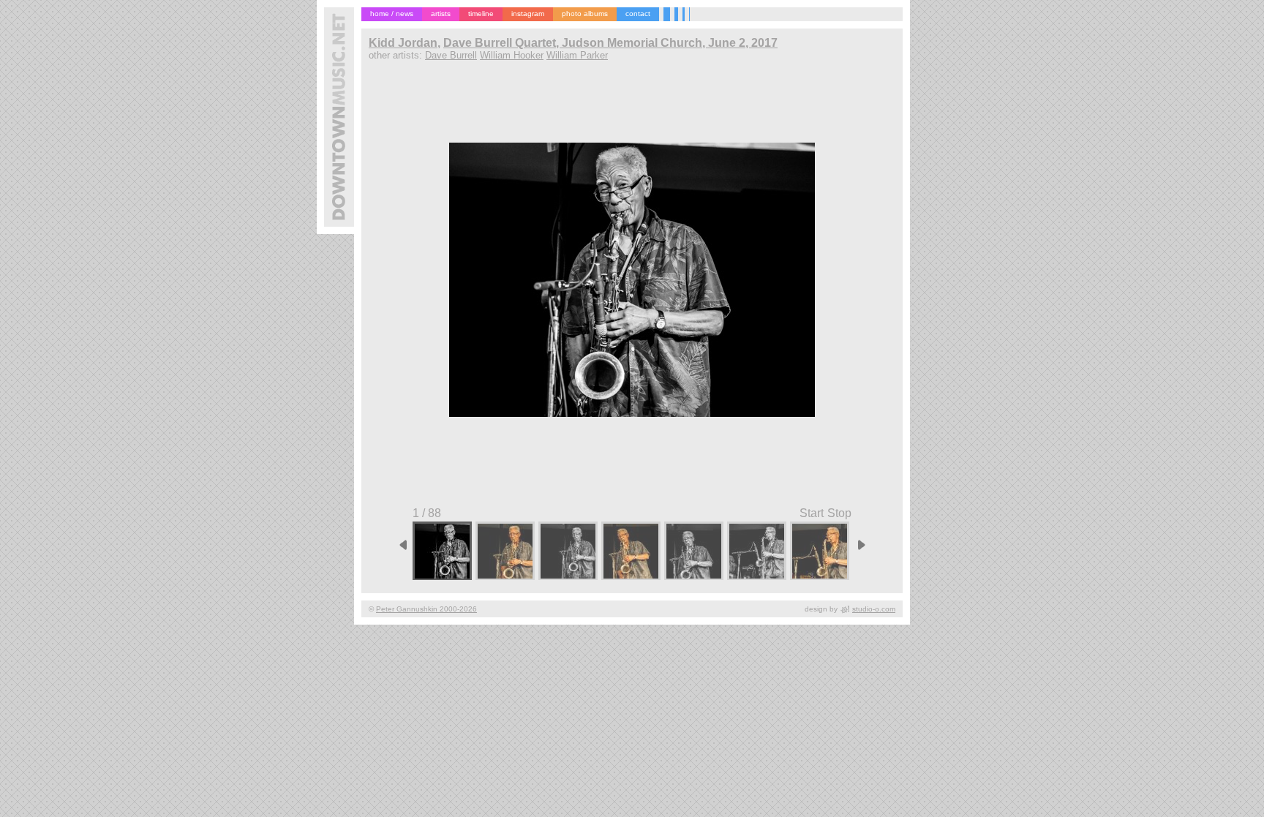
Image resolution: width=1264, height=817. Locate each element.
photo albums (585, 14)
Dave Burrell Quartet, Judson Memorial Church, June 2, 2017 (610, 43)
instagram (527, 14)
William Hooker (511, 55)
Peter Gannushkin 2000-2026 (426, 609)
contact (637, 14)
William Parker (577, 55)
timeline (481, 14)
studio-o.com (873, 609)
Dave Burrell (451, 55)
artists (441, 14)
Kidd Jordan (403, 43)
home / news (391, 14)
